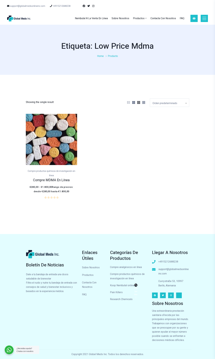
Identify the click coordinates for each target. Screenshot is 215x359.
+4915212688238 (62, 6)
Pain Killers (116, 292)
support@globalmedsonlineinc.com (27, 6)
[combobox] (169, 102)
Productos (138, 18)
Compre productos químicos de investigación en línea (127, 276)
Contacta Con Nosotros (163, 18)
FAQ (182, 18)
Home (100, 56)
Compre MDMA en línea (51, 180)
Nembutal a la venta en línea (91, 18)
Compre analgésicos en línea (126, 267)
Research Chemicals (121, 299)
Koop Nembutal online (123, 286)
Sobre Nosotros (120, 18)
